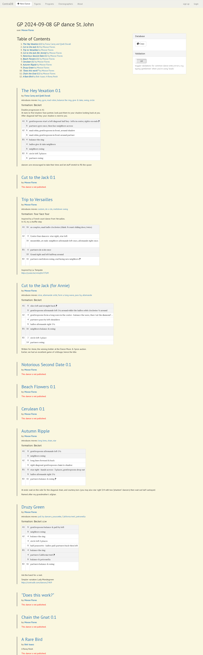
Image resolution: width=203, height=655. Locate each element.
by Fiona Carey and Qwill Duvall (47, 44)
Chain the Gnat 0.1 (38, 617)
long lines (42, 440)
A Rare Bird (32, 639)
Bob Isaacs (29, 644)
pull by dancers (45, 516)
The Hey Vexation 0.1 (41, 90)
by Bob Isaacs (34, 76)
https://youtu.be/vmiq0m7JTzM (35, 273)
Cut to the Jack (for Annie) (45, 285)
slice (40, 295)
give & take (77, 100)
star (54, 440)
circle (92, 100)
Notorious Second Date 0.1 (46, 364)
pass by (78, 295)
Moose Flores (28, 30)
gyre (44, 100)
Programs (49, 4)
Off (141, 61)
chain (50, 440)
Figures (37, 4)
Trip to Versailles (37, 199)
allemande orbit (50, 295)
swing (86, 100)
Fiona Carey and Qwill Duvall (37, 95)
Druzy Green (32, 507)
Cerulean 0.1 (33, 409)
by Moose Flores (39, 47)
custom (41, 209)
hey (39, 100)
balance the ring (64, 100)
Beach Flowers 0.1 (38, 386)
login (196, 4)
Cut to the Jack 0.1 (38, 177)
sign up (186, 4)
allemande (87, 295)
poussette (57, 516)
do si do (48, 209)
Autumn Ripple (35, 431)
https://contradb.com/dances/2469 (36, 582)
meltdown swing (60, 209)
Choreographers (65, 4)
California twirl (68, 516)
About (80, 4)
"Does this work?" (37, 595)
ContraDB (7, 3)
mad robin (51, 100)
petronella (80, 516)
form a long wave (66, 295)
